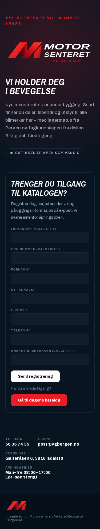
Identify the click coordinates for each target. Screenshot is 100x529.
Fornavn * (20, 269)
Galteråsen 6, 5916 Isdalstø (34, 458)
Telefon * (20, 330)
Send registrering (35, 376)
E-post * (19, 310)
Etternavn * (23, 289)
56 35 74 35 (17, 444)
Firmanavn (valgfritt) (33, 228)
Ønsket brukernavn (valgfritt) (43, 350)
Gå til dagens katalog (39, 400)
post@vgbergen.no (58, 444)
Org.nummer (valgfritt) (35, 249)
